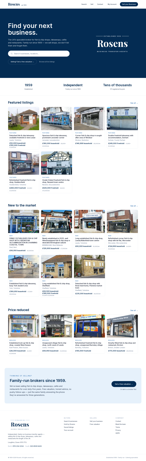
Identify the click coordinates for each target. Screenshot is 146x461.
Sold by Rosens (69, 424)
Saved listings (69, 427)
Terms (118, 427)
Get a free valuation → (124, 384)
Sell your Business (129, 4)
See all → (134, 103)
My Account (112, 4)
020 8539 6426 (36, 446)
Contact (100, 4)
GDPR (118, 433)
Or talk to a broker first (128, 389)
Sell (92, 4)
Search (84, 4)
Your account (68, 430)
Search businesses (70, 421)
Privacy (118, 430)
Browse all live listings (47, 62)
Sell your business (96, 421)
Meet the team (121, 424)
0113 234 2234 (18, 446)
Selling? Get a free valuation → (22, 62)
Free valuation (95, 424)
